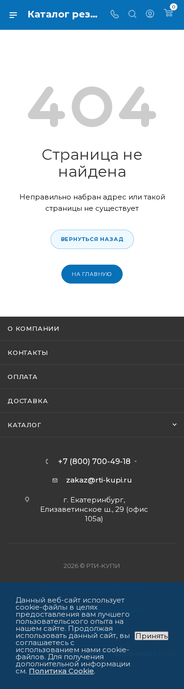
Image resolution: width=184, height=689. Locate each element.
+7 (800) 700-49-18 (94, 461)
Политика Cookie (61, 670)
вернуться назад (92, 239)
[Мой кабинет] (150, 14)
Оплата (23, 376)
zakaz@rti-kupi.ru (99, 479)
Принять (151, 635)
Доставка (28, 401)
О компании (33, 328)
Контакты (28, 352)
